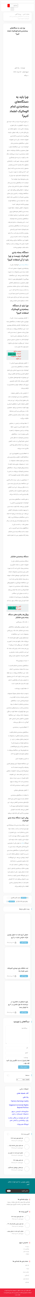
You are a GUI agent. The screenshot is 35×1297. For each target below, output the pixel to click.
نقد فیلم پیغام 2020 (18, 1160)
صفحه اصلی (26, 14)
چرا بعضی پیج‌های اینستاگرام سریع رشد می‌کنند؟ (15, 1168)
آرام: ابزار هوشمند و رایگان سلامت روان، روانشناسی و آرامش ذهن (18, 1119)
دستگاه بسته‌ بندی (23, 265)
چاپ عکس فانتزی (15, 898)
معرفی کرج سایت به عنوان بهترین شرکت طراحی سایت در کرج (15, 1153)
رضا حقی (17, 68)
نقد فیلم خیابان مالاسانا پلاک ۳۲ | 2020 (15, 1146)
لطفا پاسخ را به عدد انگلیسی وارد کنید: (17, 1060)
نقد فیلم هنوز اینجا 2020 (17, 1138)
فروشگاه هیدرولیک (22, 1124)
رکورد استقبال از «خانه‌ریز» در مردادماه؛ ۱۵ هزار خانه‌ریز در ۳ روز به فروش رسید (18, 1005)
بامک (22, 843)
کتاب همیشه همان (22, 1093)
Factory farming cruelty (19, 1101)
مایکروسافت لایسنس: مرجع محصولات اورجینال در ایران (20, 1112)
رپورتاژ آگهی (18, 14)
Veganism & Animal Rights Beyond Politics (18, 1106)
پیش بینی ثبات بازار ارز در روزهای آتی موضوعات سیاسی (22, 901)
